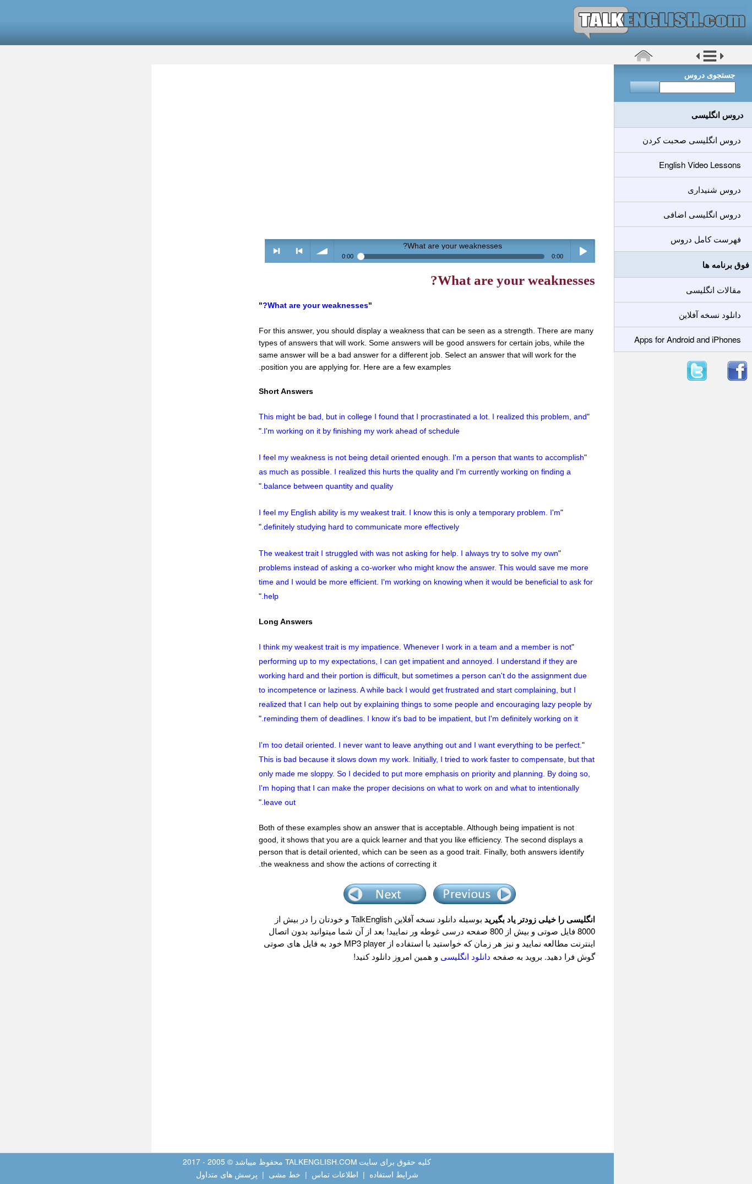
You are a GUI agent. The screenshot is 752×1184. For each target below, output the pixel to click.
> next (276, 251)
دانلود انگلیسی (465, 956)
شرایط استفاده (393, 1174)
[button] (709, 60)
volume (322, 251)
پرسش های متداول (227, 1174)
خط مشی (285, 1174)
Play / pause (582, 251)
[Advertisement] (378, 151)
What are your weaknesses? (315, 305)
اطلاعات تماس (335, 1174)
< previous (299, 251)
